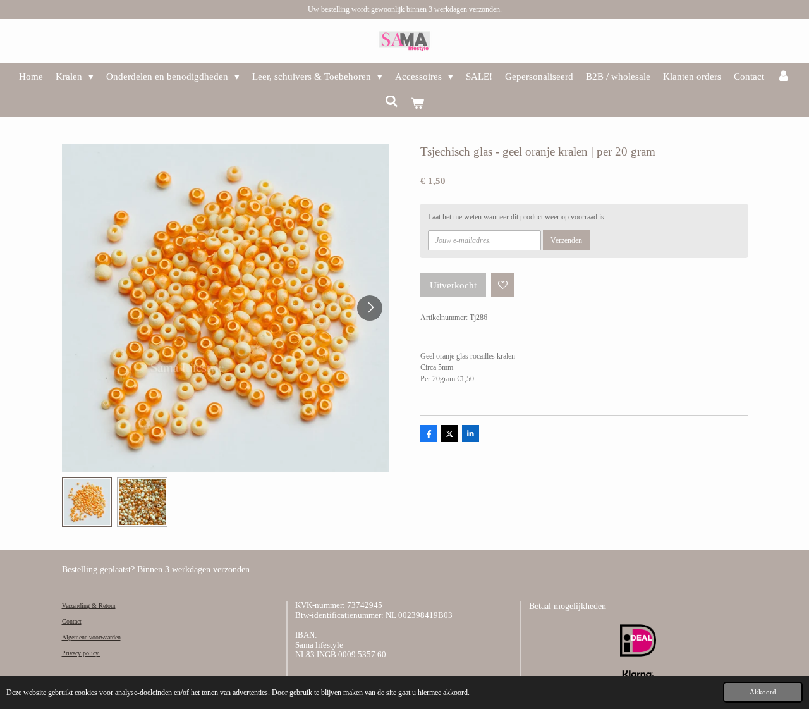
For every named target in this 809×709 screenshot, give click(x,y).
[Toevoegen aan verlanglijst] (503, 285)
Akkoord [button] (763, 692)
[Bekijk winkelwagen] (417, 104)
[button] (87, 502)
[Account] (783, 76)
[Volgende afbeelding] (369, 308)
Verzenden (566, 240)
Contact (72, 621)
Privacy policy (81, 653)
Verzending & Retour (89, 605)
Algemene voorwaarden (91, 637)
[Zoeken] (391, 102)
